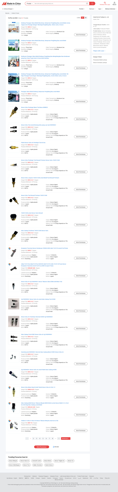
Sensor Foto (26, 465)
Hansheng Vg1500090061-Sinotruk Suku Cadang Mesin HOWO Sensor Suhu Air (42, 352)
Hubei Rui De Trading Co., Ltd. (101, 17)
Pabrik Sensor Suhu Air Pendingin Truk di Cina (33, 142)
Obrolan (57, 447)
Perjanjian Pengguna (43, 476)
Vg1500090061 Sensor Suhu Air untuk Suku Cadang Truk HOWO (38, 299)
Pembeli (81, 9)
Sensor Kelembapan (14, 465)
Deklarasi (34, 476)
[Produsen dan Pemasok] (11, 3)
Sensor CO (70, 461)
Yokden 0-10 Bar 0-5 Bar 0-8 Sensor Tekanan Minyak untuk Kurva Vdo (39, 420)
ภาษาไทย (96, 478)
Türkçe (101, 478)
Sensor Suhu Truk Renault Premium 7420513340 (34, 195)
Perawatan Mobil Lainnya (100, 60)
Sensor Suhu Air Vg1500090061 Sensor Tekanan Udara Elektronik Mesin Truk (41, 281)
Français (38, 478)
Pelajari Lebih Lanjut (99, 51)
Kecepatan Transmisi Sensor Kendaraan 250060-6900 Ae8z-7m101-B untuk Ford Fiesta (44, 248)
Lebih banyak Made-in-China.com (68, 476)
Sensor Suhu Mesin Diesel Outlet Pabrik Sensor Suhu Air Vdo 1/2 (38, 387)
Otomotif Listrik (36, 461)
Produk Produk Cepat (82, 476)
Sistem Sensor (49, 465)
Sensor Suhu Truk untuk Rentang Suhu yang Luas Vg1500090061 (38, 125)
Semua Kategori (8, 9)
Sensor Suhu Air (24, 461)
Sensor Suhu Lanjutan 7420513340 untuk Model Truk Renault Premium (40, 178)
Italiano (61, 478)
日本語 (32, 478)
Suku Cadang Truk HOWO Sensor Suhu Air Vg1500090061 (36, 334)
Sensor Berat (47, 461)
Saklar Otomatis (37, 465)
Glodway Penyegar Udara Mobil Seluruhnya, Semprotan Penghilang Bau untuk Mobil (43, 40)
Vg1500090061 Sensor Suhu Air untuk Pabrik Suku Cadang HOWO (39, 369)
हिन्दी (91, 478)
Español (43, 478)
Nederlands (85, 478)
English (15, 478)
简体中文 (21, 478)
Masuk (114, 4)
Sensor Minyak (13, 461)
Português (55, 478)
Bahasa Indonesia (59, 479)
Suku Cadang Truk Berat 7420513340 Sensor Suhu (34, 230)
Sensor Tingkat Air (59, 461)
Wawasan (91, 476)
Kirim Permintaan (80, 34)
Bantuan (91, 9)
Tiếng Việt (107, 478)
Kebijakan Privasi (54, 476)
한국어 (74, 478)
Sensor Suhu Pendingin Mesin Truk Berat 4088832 (34, 107)
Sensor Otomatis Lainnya (100, 62)
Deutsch (49, 478)
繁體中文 (27, 478)
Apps (99, 9)
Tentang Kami (27, 476)
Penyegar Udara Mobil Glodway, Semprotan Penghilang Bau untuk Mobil (40, 91)
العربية (79, 478)
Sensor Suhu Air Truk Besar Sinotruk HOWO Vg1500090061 (37, 317)
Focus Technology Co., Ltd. (54, 483)
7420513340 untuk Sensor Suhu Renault (32, 213)
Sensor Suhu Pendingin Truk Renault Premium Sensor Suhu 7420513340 (40, 160)
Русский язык (68, 478)
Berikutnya (65, 438)
